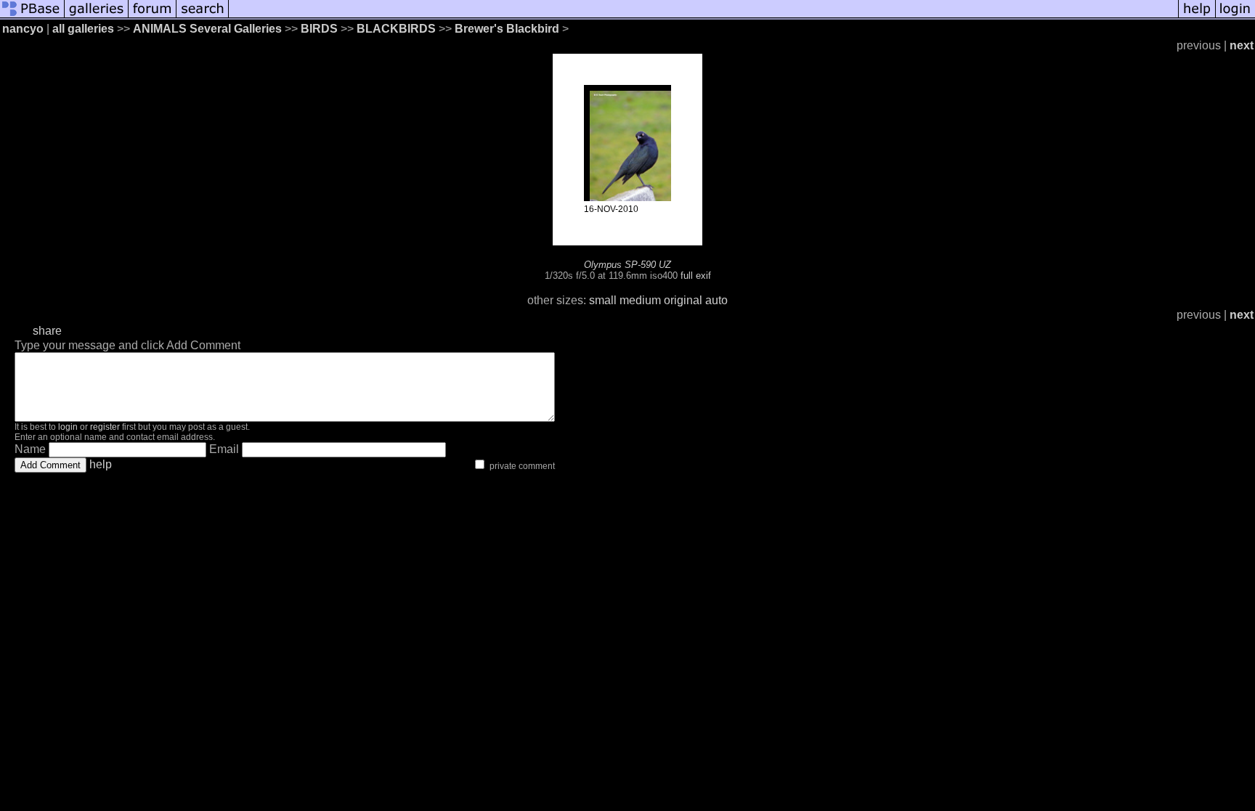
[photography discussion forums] (152, 16)
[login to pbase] (1235, 16)
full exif (696, 275)
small (603, 300)
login (68, 427)
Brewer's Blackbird (507, 29)
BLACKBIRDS (396, 29)
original (683, 300)
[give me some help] (1197, 16)
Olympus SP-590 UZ (627, 264)
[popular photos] (703, 16)
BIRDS (319, 29)
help (100, 464)
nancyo (23, 29)
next (1242, 45)
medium (640, 300)
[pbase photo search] (202, 16)
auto (716, 300)
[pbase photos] (32, 16)
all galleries (83, 29)
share (47, 331)
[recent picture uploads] (97, 16)
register (105, 427)
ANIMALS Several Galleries (207, 29)
